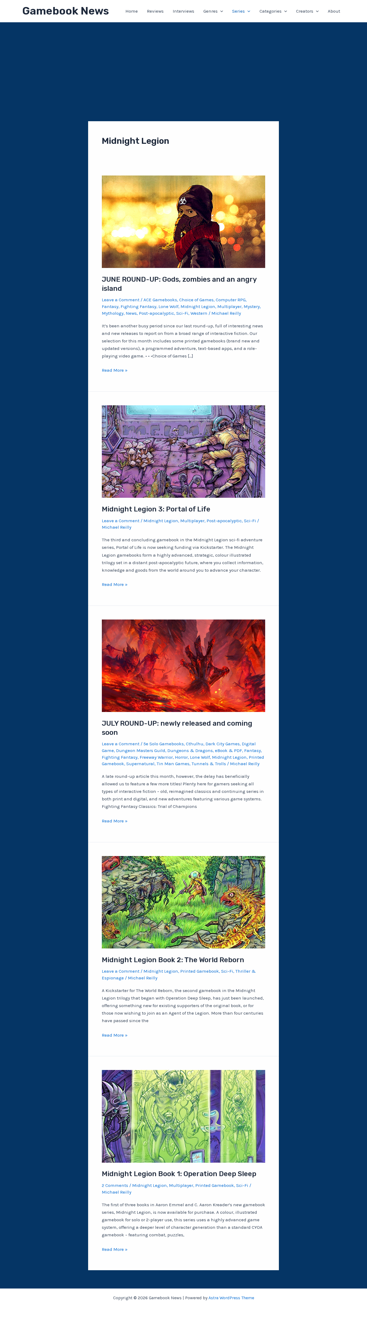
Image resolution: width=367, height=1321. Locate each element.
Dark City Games (223, 743)
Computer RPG (231, 299)
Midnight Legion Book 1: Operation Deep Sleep (179, 1174)
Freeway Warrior (156, 757)
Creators (304, 11)
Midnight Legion (198, 306)
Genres (210, 11)
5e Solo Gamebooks (163, 743)
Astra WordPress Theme (231, 1297)
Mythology (113, 313)
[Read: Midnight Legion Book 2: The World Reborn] (183, 901)
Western (198, 313)
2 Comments (115, 1185)
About (334, 11)
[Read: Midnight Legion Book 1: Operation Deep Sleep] (183, 1116)
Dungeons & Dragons (190, 750)
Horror (181, 757)
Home (131, 11)
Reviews (155, 11)
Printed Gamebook (199, 971)
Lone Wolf (168, 306)
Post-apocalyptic (156, 313)
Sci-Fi (182, 313)
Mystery (252, 306)
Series (238, 11)
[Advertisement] (183, 62)
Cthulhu (194, 743)
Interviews (183, 11)
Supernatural (140, 763)
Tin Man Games (173, 763)
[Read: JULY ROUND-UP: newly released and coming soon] (183, 665)
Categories (271, 11)
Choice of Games (196, 299)
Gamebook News (65, 11)
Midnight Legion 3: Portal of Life (156, 509)
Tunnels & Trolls (209, 763)
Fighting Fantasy (138, 306)
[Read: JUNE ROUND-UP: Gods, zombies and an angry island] (183, 221)
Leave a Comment (120, 299)
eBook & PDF (228, 750)
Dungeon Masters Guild (140, 750)
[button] (220, 11)
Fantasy (110, 306)
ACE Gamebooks (160, 299)
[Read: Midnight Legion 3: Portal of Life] (183, 451)
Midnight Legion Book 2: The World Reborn (173, 960)
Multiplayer (229, 306)
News (131, 313)
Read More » (115, 370)
